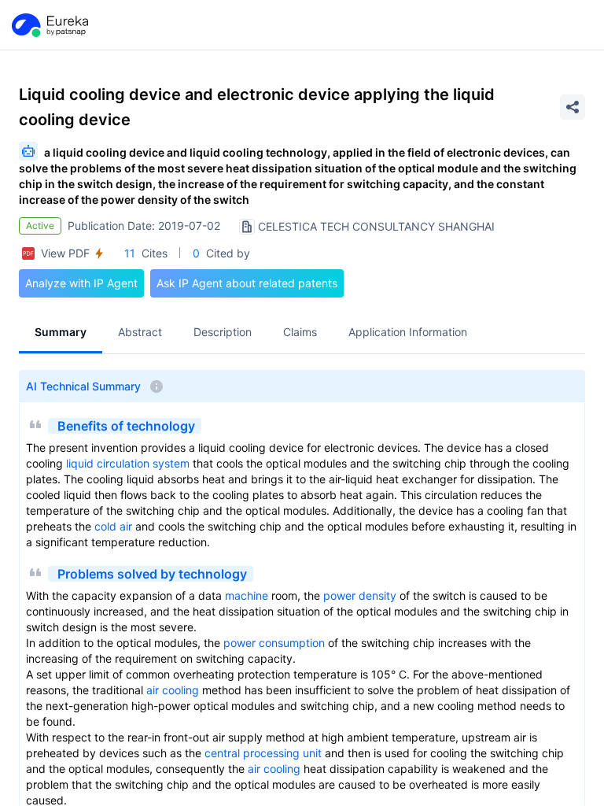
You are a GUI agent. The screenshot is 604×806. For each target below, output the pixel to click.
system (171, 463)
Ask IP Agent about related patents (247, 283)
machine (246, 595)
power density (359, 595)
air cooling (172, 690)
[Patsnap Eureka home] (48, 25)
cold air (113, 526)
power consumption (274, 642)
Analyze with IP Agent (81, 283)
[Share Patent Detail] (572, 107)
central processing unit (263, 753)
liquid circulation (107, 463)
